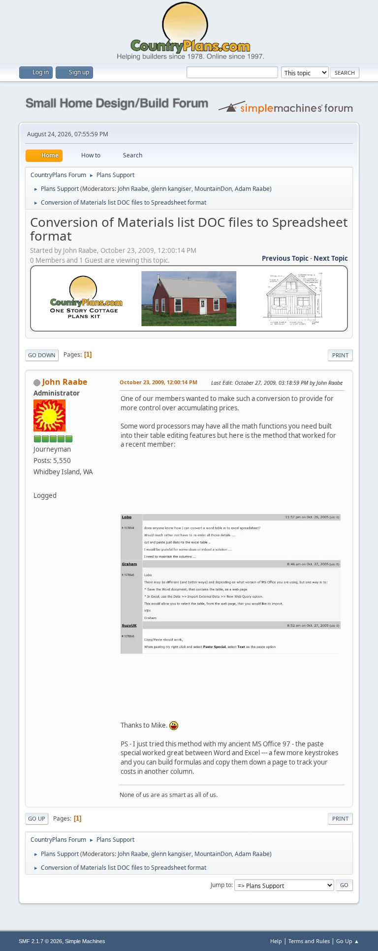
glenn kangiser (171, 188)
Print (340, 355)
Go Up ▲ (347, 941)
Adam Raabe (252, 188)
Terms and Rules (309, 941)
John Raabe (133, 188)
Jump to (221, 885)
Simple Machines (85, 941)
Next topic (331, 258)
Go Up (36, 818)
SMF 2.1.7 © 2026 (40, 941)
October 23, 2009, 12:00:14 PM (158, 382)
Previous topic (285, 258)
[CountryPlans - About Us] (37, 483)
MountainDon (213, 188)
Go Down (42, 355)
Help (276, 941)
